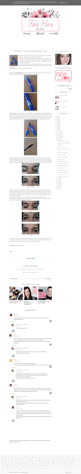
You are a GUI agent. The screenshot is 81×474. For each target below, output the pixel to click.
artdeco (35, 457)
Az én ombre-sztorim (60, 146)
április (58, 181)
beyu (71, 457)
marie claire (27, 463)
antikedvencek (20, 457)
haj (36, 461)
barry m (64, 457)
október (58, 134)
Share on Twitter (32, 269)
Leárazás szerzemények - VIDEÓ (62, 163)
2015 (57, 126)
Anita (15, 359)
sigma (52, 465)
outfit (55, 463)
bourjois (19, 459)
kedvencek (56, 461)
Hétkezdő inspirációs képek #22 (62, 176)
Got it (67, 2)
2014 (57, 127)
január (58, 186)
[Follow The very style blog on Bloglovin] (30, 258)
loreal (2, 463)
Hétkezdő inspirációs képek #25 (62, 152)
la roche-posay (72, 461)
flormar (9, 461)
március (58, 183)
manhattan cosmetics (17, 463)
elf (56, 459)
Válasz (51, 344)
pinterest (3, 465)
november (59, 132)
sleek (58, 465)
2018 (57, 121)
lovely (8, 463)
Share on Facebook (21, 269)
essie (76, 459)
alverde (12, 457)
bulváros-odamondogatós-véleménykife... (28, 303)
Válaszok (14, 321)
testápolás (3, 467)
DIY (1, 457)
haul (42, 461)
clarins (38, 459)
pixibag (9, 465)
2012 (57, 188)
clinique (45, 459)
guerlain (31, 461)
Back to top (68, 472)
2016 (57, 124)
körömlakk (63, 461)
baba (59, 457)
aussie (48, 457)
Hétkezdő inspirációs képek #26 (62, 140)
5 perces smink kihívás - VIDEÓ (62, 156)
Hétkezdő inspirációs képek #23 (62, 170)
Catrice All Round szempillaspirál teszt (63, 172)
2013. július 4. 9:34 (17, 315)
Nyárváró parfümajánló (63, 101)
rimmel (32, 465)
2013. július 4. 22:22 (19, 408)
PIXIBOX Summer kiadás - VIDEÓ (63, 165)
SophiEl (16, 384)
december (59, 131)
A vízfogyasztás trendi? (61, 159)
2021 (57, 116)
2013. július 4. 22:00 (19, 371)
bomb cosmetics (11, 459)
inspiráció (48, 461)
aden (6, 457)
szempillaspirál (33, 272)
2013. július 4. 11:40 (17, 336)
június (58, 178)
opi (50, 463)
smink (30, 272)
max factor (36, 463)
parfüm (61, 463)
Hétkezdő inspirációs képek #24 (62, 161)
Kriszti (15, 314)
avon (53, 457)
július (58, 139)
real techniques (24, 465)
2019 (57, 119)
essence (69, 459)
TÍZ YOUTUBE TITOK (64, 106)
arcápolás (28, 457)
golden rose (23, 461)
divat (51, 459)
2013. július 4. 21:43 (17, 386)
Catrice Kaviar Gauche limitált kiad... (15, 302)
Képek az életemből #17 (61, 154)
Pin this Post (42, 269)
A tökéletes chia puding (64, 95)
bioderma (2, 459)
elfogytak (63, 459)
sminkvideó (71, 465)
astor (42, 457)
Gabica (15, 334)
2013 (57, 129)
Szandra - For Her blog (22, 324)
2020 (57, 118)
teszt (37, 272)
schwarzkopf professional (42, 465)
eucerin (2, 461)
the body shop (11, 467)
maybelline (44, 463)
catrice (27, 272)
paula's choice (70, 463)
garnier (15, 461)
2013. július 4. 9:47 (19, 326)
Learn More (62, 2)
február (58, 184)
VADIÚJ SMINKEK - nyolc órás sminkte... (44, 302)
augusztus (59, 137)
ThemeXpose (19, 472)
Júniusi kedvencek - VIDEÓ (61, 174)
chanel (32, 459)
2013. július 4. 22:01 (19, 398)
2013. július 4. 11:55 (19, 349)
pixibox (16, 465)
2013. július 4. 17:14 (17, 361)
